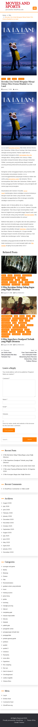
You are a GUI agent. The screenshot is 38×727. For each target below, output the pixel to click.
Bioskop (22, 316)
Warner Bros (25, 284)
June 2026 (6, 509)
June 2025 (6, 539)
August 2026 (7, 503)
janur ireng (14, 320)
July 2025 (6, 536)
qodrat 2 (5, 648)
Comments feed (8, 702)
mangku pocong (6, 323)
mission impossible (7, 325)
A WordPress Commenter (11, 489)
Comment (6, 378)
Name (5, 399)
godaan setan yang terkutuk (20, 318)
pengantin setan (27, 275)
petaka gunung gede (7, 280)
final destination (6, 318)
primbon (17, 280)
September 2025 (8, 529)
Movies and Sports (18, 5)
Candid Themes (19, 722)
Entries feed (7, 698)
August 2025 (7, 532)
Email (5, 407)
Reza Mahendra (19, 293)
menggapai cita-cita (25, 155)
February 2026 (8, 513)
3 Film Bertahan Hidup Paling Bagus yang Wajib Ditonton (17, 288)
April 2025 (6, 545)
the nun (21, 282)
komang (27, 320)
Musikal (14, 79)
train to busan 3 (29, 282)
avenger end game (7, 316)
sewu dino (24, 280)
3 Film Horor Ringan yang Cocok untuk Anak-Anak (19, 466)
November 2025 (8, 523)
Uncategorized (6, 284)
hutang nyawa (5, 320)
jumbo (21, 320)
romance (6, 652)
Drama (3, 79)
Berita (15, 316)
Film (9, 79)
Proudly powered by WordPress (13, 720)
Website (5, 414)
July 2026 (6, 506)
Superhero (4, 282)
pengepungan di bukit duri (8, 277)
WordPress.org (8, 705)
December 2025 (8, 519)
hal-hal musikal (29, 215)
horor (31, 318)
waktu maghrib (16, 284)
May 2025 (6, 542)
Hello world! (25, 489)
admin (16, 89)
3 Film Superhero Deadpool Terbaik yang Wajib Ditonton (17, 340)
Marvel (14, 323)
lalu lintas (23, 229)
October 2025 (7, 526)
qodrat (5, 645)
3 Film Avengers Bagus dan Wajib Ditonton (16, 474)
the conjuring (13, 282)
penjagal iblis (21, 277)
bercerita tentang (14, 148)
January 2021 (7, 549)
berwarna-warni (14, 179)
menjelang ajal (22, 323)
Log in (5, 695)
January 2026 (7, 516)
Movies (4, 275)
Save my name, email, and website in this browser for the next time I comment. (18, 424)
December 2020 (8, 552)
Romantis (21, 79)
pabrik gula (17, 275)
